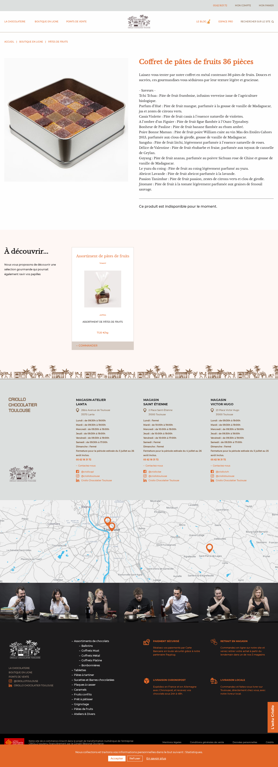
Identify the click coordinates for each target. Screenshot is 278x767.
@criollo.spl (87, 471)
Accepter (117, 758)
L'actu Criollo (273, 717)
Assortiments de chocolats (91, 641)
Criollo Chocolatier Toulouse (96, 480)
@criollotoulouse (90, 476)
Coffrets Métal (90, 655)
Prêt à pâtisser (83, 699)
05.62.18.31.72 (220, 5)
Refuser (134, 758)
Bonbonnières (90, 665)
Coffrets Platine (91, 660)
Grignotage (81, 704)
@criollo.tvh (222, 471)
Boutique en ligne (46, 21)
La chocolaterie (14, 21)
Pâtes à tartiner (84, 675)
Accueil (9, 41)
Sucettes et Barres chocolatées (94, 680)
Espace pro (225, 21)
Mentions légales (171, 742)
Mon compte (243, 5)
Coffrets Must (90, 650)
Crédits (270, 742)
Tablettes (80, 670)
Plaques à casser (85, 684)
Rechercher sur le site (255, 21)
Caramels (80, 689)
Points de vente (76, 21)
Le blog (201, 21)
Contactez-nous (87, 465)
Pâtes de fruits (58, 41)
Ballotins (87, 645)
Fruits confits (83, 694)
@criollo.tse (155, 471)
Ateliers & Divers (84, 714)
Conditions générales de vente (207, 742)
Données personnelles (245, 742)
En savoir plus (156, 758)
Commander (88, 345)
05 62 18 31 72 (83, 459)
